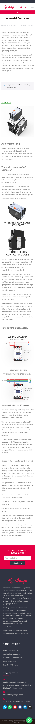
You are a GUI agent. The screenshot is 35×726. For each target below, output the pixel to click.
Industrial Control (11, 25)
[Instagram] (30, 707)
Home (3, 25)
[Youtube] (15, 707)
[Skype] (5, 707)
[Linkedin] (25, 707)
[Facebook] (20, 707)
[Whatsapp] (10, 707)
